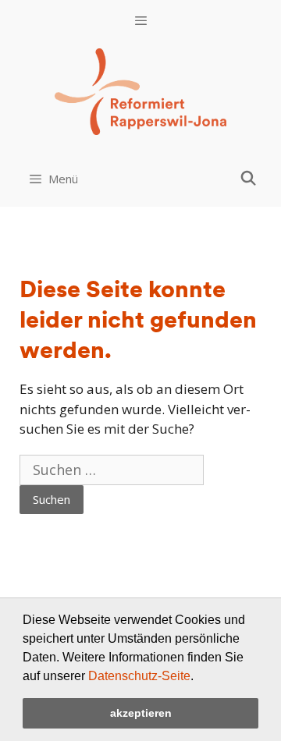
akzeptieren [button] (141, 713)
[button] (199, 677)
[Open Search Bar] (248, 177)
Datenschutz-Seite (139, 675)
